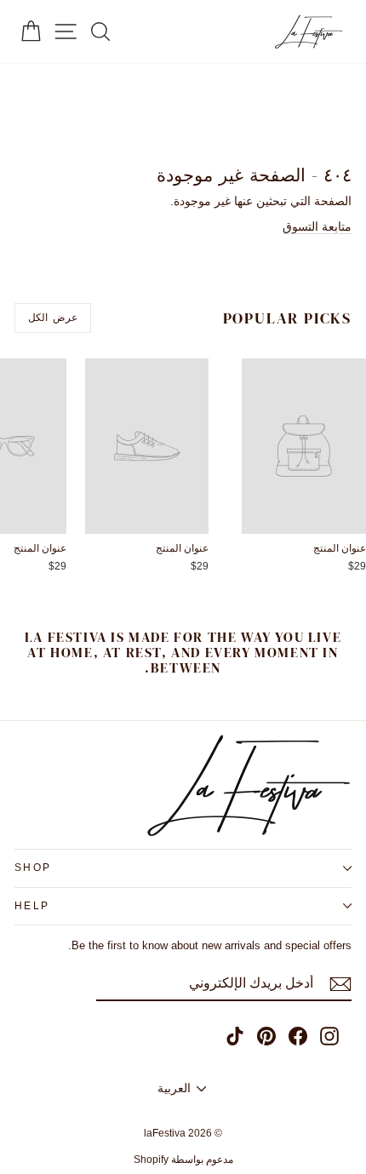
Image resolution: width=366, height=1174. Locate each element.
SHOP (33, 867)
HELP (32, 906)
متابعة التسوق (317, 226)
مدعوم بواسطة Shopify (183, 1159)
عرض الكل (52, 318)
